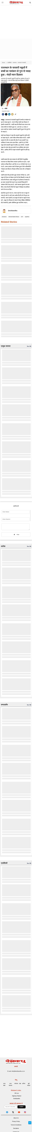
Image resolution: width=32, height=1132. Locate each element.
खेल (20, 1083)
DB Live (17, 1093)
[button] (2, 4)
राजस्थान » (15, 62)
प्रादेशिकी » (9, 62)
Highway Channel (16, 1096)
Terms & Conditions (16, 1125)
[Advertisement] (16, 20)
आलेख (3, 546)
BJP (22, 216)
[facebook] (3, 114)
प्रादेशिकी (4, 863)
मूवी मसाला (28, 1084)
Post (17, 534)
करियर (23, 1083)
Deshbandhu (16, 1098)
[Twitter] (6, 114)
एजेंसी (6, 108)
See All (29, 346)
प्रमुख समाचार (5, 346)
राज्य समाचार (10, 1084)
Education (4, 216)
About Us (16, 1118)
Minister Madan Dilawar (14, 216)
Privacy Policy (16, 1121)
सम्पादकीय (4, 705)
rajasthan (27, 216)
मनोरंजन (16, 1083)
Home (3, 62)
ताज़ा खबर (4, 1084)
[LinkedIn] (9, 114)
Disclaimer (16, 1128)
